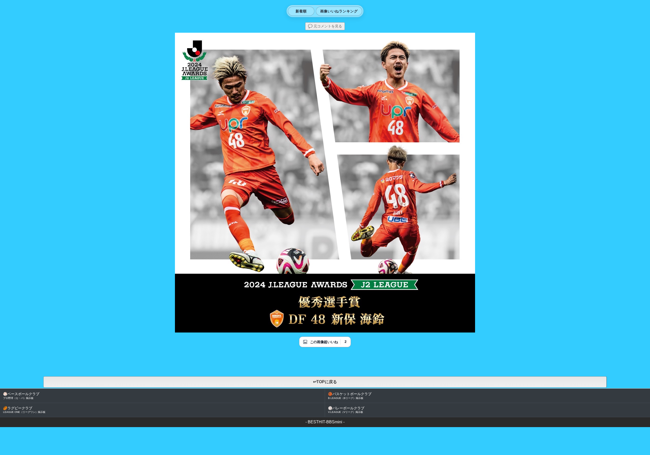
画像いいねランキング (339, 11)
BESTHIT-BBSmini (325, 422)
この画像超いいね (324, 342)
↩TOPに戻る (325, 382)
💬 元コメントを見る (325, 26)
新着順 (301, 11)
